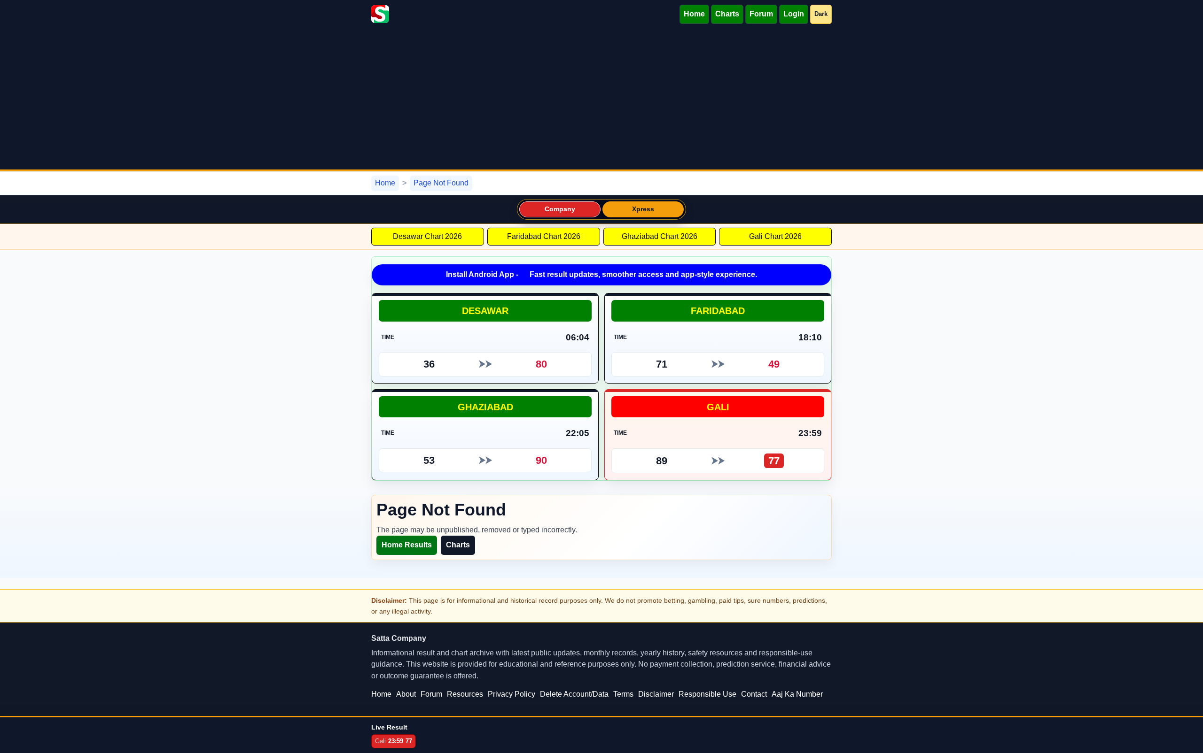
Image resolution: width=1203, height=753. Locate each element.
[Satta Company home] (380, 14)
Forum (761, 14)
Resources (465, 694)
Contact (754, 694)
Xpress (643, 209)
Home (694, 14)
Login (793, 14)
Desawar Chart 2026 (427, 236)
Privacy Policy (511, 694)
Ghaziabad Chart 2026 (659, 236)
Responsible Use (707, 694)
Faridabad (718, 310)
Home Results (407, 545)
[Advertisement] (601, 99)
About (406, 694)
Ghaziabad (485, 406)
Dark (821, 13)
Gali (718, 406)
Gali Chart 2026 (775, 236)
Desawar (485, 310)
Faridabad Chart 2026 (543, 236)
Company (560, 209)
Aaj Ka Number (797, 694)
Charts (727, 14)
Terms (623, 694)
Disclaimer (656, 694)
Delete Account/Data (574, 694)
